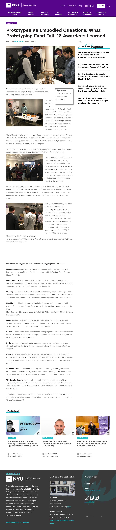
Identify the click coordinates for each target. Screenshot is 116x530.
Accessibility (89, 502)
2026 (21, 454)
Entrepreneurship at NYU (14, 13)
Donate (101, 6)
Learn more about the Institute (17, 522)
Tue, (28, 41)
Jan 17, (32, 41)
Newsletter (72, 6)
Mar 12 (15, 454)
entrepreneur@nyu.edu (92, 490)
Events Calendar (30, 13)
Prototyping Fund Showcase (22, 135)
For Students (58, 13)
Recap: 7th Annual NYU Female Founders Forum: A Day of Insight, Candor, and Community (93, 100)
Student (12, 438)
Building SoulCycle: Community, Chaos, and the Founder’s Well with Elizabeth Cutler (94, 76)
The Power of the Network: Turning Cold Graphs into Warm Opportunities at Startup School (93, 55)
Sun (46, 454)
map (69, 507)
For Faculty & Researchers (73, 13)
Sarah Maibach (19, 41)
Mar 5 (85, 454)
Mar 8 (50, 454)
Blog (80, 6)
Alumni (63, 6)
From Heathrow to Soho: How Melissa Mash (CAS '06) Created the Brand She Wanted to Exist (92, 88)
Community (11, 23)
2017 (36, 41)
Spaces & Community (44, 13)
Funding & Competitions (87, 13)
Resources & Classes (101, 13)
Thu (11, 454)
